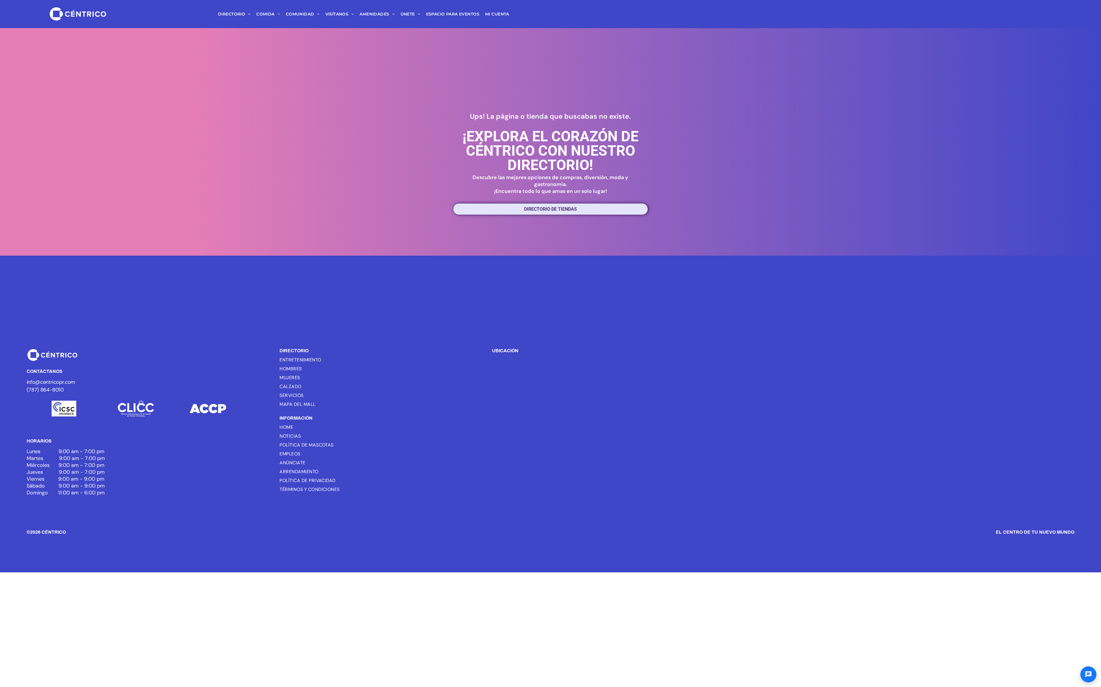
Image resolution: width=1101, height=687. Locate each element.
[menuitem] (234, 14)
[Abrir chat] (1088, 674)
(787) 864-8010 (45, 389)
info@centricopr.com (51, 382)
